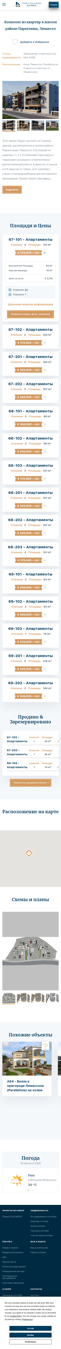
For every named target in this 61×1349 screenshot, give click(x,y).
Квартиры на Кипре (39, 1221)
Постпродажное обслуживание (9, 1277)
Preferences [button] (27, 1319)
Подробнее (12, 189)
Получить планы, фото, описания (30, 314)
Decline (30, 1335)
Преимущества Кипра (12, 1295)
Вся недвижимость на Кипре (43, 1217)
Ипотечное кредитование (14, 1267)
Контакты (34, 1295)
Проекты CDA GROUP (12, 1217)
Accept (30, 1328)
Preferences (30, 1342)
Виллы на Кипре (37, 1226)
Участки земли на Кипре (41, 1235)
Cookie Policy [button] (16, 1316)
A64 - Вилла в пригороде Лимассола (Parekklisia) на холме (25, 1085)
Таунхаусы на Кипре (39, 1231)
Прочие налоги (9, 1262)
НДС (4, 1257)
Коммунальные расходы (13, 1271)
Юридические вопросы (12, 1252)
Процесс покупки (10, 1248)
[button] (29, 854)
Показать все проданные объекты (30, 783)
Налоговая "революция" (13, 1283)
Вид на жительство (39, 1248)
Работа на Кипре (38, 1252)
